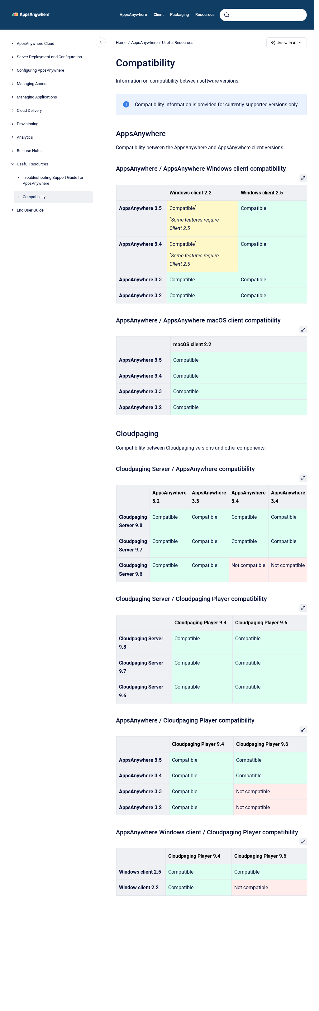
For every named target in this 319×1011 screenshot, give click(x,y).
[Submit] (227, 15)
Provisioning (27, 124)
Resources (205, 14)
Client (159, 14)
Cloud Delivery (29, 110)
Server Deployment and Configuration (49, 57)
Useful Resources (32, 164)
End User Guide (30, 210)
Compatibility (34, 196)
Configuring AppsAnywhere (40, 70)
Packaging (179, 14)
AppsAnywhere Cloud (35, 43)
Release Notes (30, 150)
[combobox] (263, 15)
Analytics (25, 137)
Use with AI (287, 43)
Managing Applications (37, 97)
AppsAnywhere (133, 14)
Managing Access (33, 83)
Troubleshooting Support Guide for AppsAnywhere (53, 180)
